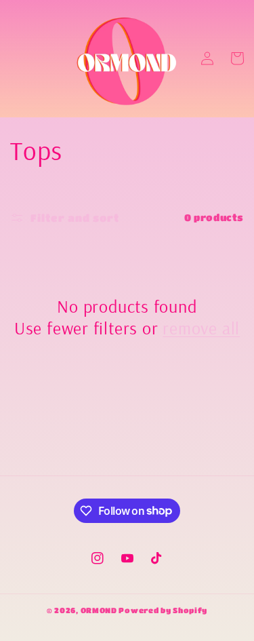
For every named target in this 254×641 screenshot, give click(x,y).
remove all (201, 328)
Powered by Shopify (163, 610)
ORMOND (99, 610)
